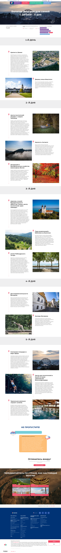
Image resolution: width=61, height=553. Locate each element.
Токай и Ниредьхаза (22, 530)
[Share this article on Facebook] (49, 506)
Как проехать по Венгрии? (33, 520)
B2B (18, 0)
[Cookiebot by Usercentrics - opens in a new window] (5, 551)
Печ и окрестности (22, 531)
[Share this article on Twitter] (51, 506)
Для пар (41, 523)
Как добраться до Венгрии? (33, 521)
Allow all (54, 541)
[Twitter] (45, 513)
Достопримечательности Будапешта (24, 519)
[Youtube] (40, 513)
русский (50, 0)
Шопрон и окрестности (23, 532)
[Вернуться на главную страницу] (12, 2)
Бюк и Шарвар (22, 533)
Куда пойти (25, 2)
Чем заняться (17, 2)
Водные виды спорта (13, 531)
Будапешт (21, 527)
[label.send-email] (53, 506)
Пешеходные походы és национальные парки (15, 532)
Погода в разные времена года (34, 523)
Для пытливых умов (43, 519)
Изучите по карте (39, 465)
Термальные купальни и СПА (14, 518)
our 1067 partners (16, 542)
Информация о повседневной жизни (34, 522)
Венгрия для (46, 2)
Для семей (42, 518)
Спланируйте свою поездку (36, 2)
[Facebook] (43, 513)
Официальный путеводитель (12, 0)
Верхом (11, 534)
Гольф (11, 535)
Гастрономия (21, 524)
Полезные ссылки (32, 526)
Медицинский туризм (13, 519)
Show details (13, 551)
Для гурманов (42, 524)
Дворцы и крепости (13, 522)
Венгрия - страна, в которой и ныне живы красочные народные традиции (15, 526)
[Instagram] (48, 513)
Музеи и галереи (12, 523)
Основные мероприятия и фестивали (15, 527)
